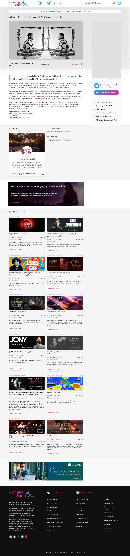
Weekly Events (51, 511)
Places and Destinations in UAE (106, 120)
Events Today (100, 109)
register (58, 11)
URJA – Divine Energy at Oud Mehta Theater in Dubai (25, 437)
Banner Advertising (109, 516)
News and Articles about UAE (55, 522)
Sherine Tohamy (40, 91)
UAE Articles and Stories (104, 116)
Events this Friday (52, 499)
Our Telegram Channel (82, 518)
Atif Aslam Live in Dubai (17, 312)
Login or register (58, 3)
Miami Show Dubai (54, 392)
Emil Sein (38, 102)
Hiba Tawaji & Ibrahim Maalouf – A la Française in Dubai (64, 353)
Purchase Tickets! (17, 250)
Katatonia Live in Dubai (55, 436)
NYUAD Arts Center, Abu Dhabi (23, 114)
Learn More (15, 202)
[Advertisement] (106, 49)
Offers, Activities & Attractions (106, 113)
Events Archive (107, 532)
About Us (106, 499)
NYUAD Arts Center (24, 112)
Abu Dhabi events (54, 140)
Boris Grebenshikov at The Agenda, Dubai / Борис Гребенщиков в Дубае (24, 274)
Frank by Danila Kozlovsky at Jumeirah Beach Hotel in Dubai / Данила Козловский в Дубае (26, 393)
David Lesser (44, 96)
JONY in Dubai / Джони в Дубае (21, 352)
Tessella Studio (65, 552)
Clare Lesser (29, 96)
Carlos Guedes (13, 85)
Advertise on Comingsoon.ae (114, 79)
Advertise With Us (108, 503)
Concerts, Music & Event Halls (27, 132)
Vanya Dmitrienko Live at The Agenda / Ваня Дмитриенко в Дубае (62, 235)
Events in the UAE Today (93, 3)
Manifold (67, 140)
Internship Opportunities (82, 522)
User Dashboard (80, 503)
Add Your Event (107, 92)
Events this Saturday (52, 503)
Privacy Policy (81, 552)
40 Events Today (58, 492)
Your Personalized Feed (104, 102)
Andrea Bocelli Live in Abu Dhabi (58, 273)
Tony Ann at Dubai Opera (56, 312)
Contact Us (79, 526)
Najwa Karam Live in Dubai (18, 234)
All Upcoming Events (52, 515)
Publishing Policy (108, 513)
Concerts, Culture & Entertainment (58, 131)
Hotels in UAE (51, 530)
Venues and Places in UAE (54, 526)
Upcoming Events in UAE (104, 106)
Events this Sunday (52, 507)
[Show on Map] (82, 64)
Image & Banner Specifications (112, 520)
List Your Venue (80, 514)
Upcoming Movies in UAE (54, 518)
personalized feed (50, 11)
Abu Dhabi (75, 64)
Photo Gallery (107, 524)
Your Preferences (80, 507)
